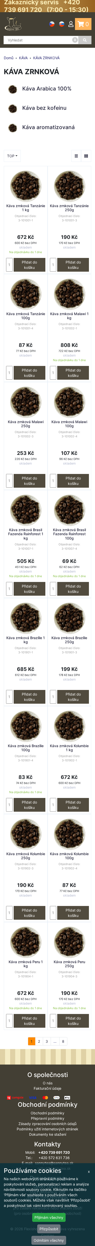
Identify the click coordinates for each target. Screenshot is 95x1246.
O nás (47, 1083)
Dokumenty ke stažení (47, 1134)
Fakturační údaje (47, 1088)
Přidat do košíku (29, 265)
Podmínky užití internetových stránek (47, 1129)
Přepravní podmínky (47, 1118)
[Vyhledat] (85, 40)
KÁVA (23, 58)
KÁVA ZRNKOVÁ (46, 58)
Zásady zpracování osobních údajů (47, 1123)
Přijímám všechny (48, 1217)
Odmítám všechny (49, 1240)
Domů (8, 58)
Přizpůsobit (49, 1229)
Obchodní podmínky (47, 1113)
